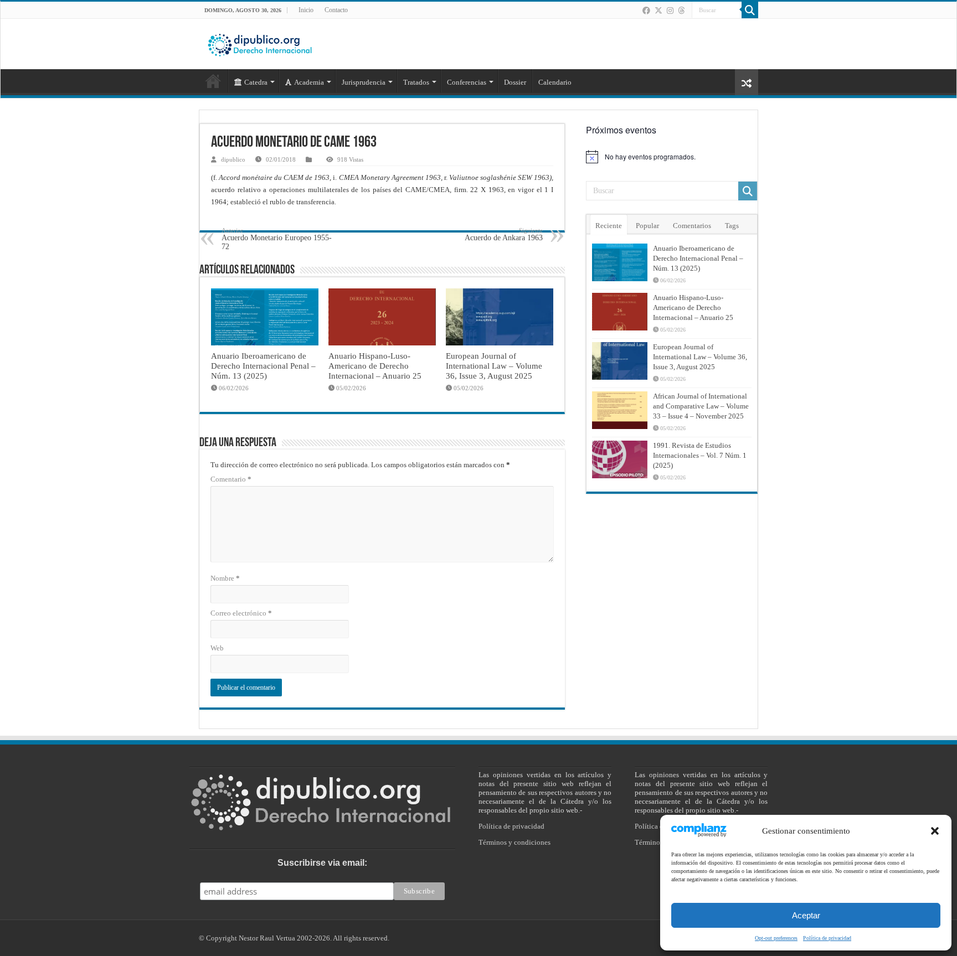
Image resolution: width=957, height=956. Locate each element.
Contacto (336, 10)
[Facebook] (646, 10)
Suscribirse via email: (322, 862)
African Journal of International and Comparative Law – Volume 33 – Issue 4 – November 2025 (701, 406)
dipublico (233, 159)
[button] (934, 830)
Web (217, 648)
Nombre (225, 578)
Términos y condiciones (514, 842)
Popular (647, 225)
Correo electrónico (241, 613)
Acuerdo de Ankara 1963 (504, 234)
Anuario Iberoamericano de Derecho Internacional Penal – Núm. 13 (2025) (263, 365)
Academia (309, 82)
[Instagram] (670, 10)
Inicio (306, 10)
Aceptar (806, 915)
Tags (732, 225)
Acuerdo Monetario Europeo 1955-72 (277, 239)
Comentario (230, 479)
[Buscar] (750, 10)
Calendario (555, 82)
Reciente (608, 225)
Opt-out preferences (776, 938)
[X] (658, 10)
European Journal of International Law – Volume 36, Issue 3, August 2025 (494, 365)
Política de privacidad (827, 938)
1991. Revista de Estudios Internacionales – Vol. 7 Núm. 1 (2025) (700, 455)
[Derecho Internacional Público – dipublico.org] (259, 43)
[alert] (672, 156)
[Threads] (681, 10)
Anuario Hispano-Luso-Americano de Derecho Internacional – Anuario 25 (374, 365)
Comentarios (692, 225)
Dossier (515, 82)
